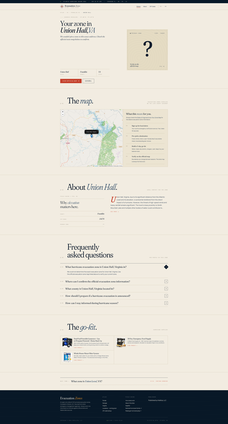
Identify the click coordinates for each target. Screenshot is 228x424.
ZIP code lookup (107, 411)
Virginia (105, 405)
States (138, 6)
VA (67, 12)
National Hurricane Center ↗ (133, 408)
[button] (91, 136)
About (145, 6)
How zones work (130, 400)
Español (88, 81)
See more (114, 211)
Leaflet (96, 166)
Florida (104, 400)
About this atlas (129, 403)
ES (166, 6)
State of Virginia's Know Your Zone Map (149, 117)
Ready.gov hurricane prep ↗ (133, 411)
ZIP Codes (152, 6)
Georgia (105, 403)
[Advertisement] (85, 55)
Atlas (62, 12)
